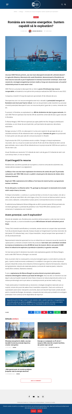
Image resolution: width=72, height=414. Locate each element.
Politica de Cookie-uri (22, 402)
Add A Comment (36, 380)
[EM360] (36, 4)
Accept (34, 411)
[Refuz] (70, 409)
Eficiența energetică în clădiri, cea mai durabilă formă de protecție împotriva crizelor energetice (17, 343)
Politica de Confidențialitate (36, 402)
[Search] (65, 4)
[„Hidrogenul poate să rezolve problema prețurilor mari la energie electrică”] (19, 359)
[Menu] (7, 4)
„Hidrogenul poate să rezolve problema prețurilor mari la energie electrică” (18, 370)
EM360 (14, 347)
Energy (36, 17)
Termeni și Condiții (50, 402)
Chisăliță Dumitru (54, 347)
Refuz (39, 411)
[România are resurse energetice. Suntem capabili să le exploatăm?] (36, 53)
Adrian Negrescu (37, 31)
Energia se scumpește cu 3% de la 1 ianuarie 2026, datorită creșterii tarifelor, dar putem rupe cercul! (51, 343)
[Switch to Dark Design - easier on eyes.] (62, 4)
